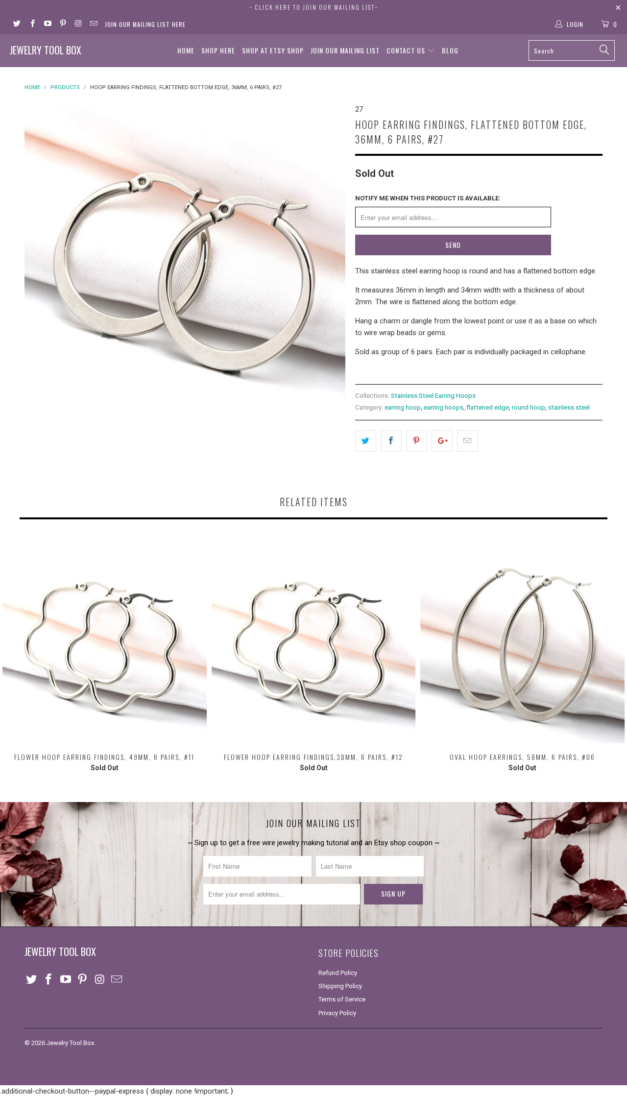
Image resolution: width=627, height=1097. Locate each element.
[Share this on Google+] (442, 441)
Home (185, 50)
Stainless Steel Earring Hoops (433, 395)
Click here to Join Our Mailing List (315, 7)
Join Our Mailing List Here (145, 24)
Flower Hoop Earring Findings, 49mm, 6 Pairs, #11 (104, 641)
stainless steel (569, 407)
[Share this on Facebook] (391, 441)
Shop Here (218, 50)
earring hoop (403, 407)
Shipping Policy (340, 986)
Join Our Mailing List (345, 50)
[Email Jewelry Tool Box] (93, 24)
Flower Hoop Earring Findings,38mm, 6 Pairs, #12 (314, 641)
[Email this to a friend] (467, 441)
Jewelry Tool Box (45, 50)
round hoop (528, 407)
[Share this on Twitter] (365, 441)
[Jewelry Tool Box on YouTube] (47, 24)
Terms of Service (341, 999)
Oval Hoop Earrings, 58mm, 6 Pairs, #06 (522, 641)
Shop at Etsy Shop (273, 50)
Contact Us (406, 50)
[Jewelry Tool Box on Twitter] (16, 24)
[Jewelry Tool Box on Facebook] (31, 24)
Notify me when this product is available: (428, 198)
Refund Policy (337, 972)
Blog (450, 50)
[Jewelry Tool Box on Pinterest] (62, 24)
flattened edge (487, 407)
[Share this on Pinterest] (416, 441)
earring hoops (443, 407)
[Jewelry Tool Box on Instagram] (77, 24)
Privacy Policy (337, 1013)
